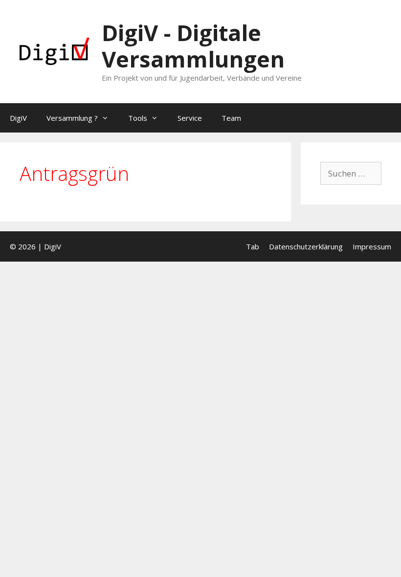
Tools (137, 118)
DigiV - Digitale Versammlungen (193, 46)
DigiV (18, 118)
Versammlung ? (72, 118)
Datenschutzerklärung (306, 246)
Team (231, 118)
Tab (252, 246)
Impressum (372, 246)
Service (190, 118)
